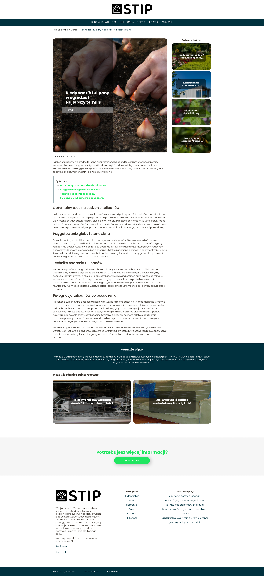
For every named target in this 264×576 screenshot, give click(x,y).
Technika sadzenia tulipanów (77, 193)
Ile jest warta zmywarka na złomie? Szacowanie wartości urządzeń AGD (92, 401)
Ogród (141, 22)
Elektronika (127, 22)
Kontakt (61, 552)
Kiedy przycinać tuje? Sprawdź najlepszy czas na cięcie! (191, 56)
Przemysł (153, 22)
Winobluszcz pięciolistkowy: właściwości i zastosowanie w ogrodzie (191, 112)
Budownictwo (100, 22)
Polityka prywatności (64, 571)
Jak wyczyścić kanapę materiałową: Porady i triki (172, 401)
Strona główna (61, 29)
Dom (114, 22)
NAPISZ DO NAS (132, 460)
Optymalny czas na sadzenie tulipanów (83, 185)
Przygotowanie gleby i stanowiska (80, 189)
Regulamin (113, 571)
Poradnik (167, 22)
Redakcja (62, 546)
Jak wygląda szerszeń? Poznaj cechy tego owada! (191, 140)
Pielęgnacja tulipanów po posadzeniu (82, 198)
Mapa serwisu (91, 571)
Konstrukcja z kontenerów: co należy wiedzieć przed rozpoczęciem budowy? (191, 84)
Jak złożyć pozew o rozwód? (184, 496)
